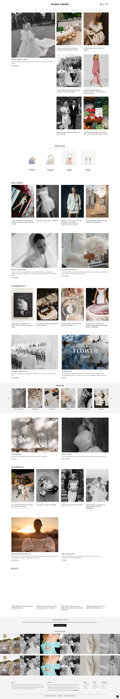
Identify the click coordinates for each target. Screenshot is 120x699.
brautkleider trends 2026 (21, 554)
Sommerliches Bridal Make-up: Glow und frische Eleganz (22, 607)
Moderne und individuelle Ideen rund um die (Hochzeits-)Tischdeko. (29, 456)
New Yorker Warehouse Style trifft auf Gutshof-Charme (47, 324)
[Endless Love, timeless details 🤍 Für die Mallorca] (10, 644)
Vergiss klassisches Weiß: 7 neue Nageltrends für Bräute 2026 (95, 607)
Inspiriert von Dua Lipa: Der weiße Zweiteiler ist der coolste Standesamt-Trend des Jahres (71, 222)
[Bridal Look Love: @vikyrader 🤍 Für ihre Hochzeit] (30, 644)
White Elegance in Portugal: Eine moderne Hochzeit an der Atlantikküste (95, 506)
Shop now (64, 377)
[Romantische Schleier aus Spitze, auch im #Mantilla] (110, 644)
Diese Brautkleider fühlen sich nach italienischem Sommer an (96, 221)
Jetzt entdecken (15, 65)
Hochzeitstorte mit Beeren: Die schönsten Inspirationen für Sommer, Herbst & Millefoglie (97, 325)
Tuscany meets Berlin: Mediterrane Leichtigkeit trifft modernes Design (67, 49)
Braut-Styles (67, 454)
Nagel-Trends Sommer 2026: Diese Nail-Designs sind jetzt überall (46, 607)
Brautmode (14, 218)
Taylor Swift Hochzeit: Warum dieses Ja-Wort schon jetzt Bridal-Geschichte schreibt (22, 222)
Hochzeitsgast (87, 88)
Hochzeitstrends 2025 (19, 371)
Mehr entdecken (66, 458)
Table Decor (16, 454)
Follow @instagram (60, 631)
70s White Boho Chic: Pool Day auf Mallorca (94, 49)
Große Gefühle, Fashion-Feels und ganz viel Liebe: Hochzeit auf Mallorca (68, 91)
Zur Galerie (14, 458)
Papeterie (21, 321)
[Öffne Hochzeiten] (68, 9)
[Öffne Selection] (32, 9)
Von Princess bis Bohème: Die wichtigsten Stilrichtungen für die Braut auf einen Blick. (84, 456)
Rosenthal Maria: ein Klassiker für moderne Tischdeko (71, 324)
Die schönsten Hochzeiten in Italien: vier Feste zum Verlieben (22, 505)
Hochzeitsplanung (101, 409)
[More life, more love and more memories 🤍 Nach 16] (70, 644)
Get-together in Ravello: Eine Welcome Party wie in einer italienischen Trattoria (96, 133)
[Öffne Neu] (18, 9)
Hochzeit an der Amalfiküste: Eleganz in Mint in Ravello (68, 133)
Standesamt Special (69, 270)
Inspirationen (60, 46)
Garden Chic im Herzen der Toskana (71, 505)
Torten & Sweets (98, 321)
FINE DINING (35, 409)
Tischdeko (67, 46)
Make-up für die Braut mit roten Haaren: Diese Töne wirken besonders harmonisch (72, 607)
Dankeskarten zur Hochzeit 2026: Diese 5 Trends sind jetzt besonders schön (22, 325)
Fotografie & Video (68, 409)
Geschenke (85, 409)
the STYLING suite (68, 554)
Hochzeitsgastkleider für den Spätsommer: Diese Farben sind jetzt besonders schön (95, 91)
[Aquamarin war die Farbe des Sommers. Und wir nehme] (50, 644)
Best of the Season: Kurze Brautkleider (47, 220)
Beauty (13, 604)
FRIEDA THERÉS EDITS (18, 270)
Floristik (51, 409)
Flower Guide (67, 371)
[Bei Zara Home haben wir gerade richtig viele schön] (90, 644)
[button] (9, 398)
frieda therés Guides (19, 59)
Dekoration (19, 409)
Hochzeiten (87, 46)
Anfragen (64, 560)
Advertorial (89, 218)
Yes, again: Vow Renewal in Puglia (46, 505)
